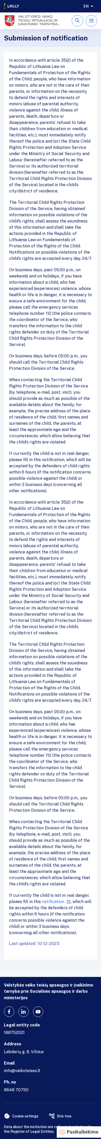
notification (53, 901)
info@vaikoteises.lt (22, 1070)
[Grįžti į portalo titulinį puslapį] (11, 6)
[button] (79, 1132)
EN (86, 6)
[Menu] (91, 20)
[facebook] (9, 1011)
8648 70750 (16, 1089)
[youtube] (38, 1011)
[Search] (77, 20)
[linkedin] (23, 1011)
